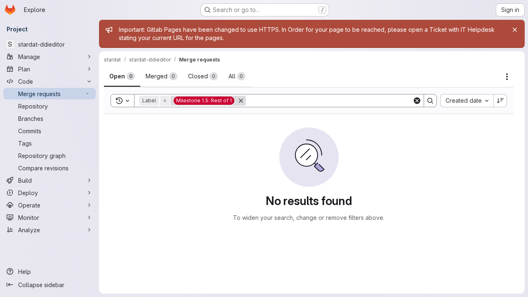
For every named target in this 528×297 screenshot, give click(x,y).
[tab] (122, 76)
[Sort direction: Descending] (500, 100)
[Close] (515, 30)
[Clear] (417, 101)
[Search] (430, 100)
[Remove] (241, 101)
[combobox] (466, 100)
